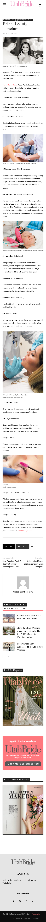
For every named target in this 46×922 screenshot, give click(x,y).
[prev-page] (4, 656)
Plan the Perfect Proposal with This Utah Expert (29, 617)
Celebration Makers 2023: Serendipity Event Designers (33, 564)
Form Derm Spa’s (10, 85)
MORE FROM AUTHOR (15, 609)
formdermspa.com (25, 530)
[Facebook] (13, 901)
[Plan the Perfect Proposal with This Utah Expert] (9, 618)
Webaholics (7, 883)
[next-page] (8, 656)
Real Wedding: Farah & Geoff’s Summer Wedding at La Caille (12, 564)
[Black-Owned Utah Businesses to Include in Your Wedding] (9, 646)
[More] (32, 546)
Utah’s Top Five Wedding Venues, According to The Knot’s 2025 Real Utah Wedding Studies (29, 632)
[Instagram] (19, 901)
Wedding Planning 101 (25, 20)
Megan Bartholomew (23, 591)
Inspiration (6, 20)
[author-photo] (23, 583)
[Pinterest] (26, 901)
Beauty (14, 20)
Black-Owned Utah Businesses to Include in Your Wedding (30, 647)
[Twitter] (32, 901)
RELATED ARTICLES (15, 605)
